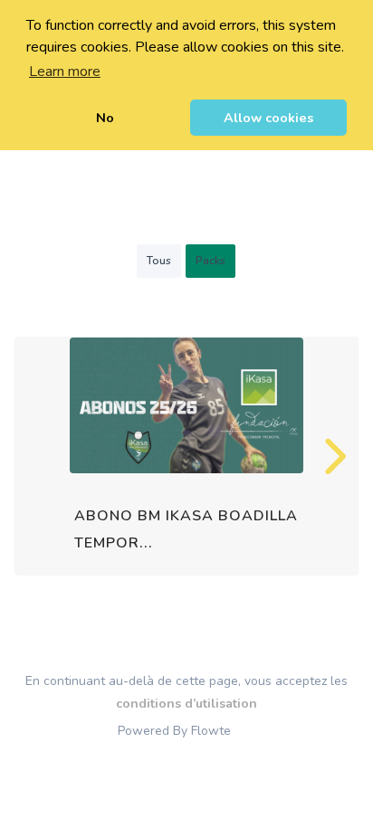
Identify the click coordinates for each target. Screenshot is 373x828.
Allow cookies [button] (268, 118)
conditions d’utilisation (186, 703)
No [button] (105, 118)
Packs (210, 260)
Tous (159, 260)
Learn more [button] (64, 71)
